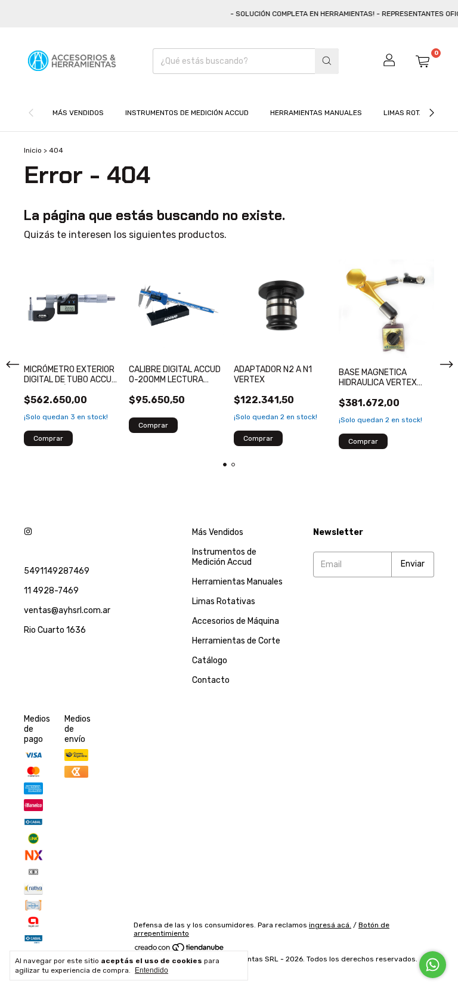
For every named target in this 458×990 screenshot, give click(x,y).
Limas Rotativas (413, 113)
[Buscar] (327, 61)
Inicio (33, 150)
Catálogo (209, 660)
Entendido (151, 970)
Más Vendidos (78, 113)
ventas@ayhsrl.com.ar (67, 610)
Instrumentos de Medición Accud (187, 113)
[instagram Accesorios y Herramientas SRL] (28, 532)
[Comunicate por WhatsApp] (432, 964)
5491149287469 (56, 571)
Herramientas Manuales (316, 113)
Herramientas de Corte (236, 641)
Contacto (211, 680)
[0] (422, 61)
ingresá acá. (330, 925)
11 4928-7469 (51, 591)
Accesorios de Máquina (235, 621)
